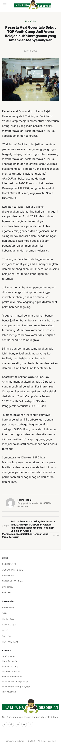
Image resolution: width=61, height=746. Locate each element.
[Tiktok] (30, 724)
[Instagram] (11, 724)
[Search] (10, 4)
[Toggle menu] (4, 5)
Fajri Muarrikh (9, 691)
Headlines (8, 607)
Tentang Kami (10, 641)
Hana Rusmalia (9, 661)
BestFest (7, 592)
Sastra (6, 636)
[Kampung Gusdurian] (32, 4)
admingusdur (8, 656)
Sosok (6, 630)
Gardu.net (8, 587)
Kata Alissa (9, 624)
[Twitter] (24, 724)
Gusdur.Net (9, 564)
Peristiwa (30, 21)
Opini (5, 613)
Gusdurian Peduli (13, 570)
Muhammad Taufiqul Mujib (15, 681)
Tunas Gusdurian (12, 581)
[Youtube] (17, 724)
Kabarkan (8, 575)
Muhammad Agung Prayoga (16, 686)
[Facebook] (4, 724)
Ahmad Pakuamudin (12, 676)
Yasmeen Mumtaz (11, 671)
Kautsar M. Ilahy (10, 666)
